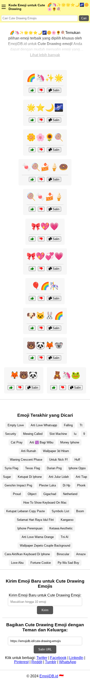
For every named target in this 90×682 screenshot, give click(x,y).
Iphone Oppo (77, 468)
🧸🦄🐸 (66, 375)
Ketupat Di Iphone (30, 477)
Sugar (7, 477)
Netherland (70, 494)
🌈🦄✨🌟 (45, 78)
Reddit (36, 662)
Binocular (63, 554)
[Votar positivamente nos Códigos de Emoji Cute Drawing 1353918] (32, 209)
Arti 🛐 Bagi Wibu (41, 442)
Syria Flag (11, 468)
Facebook (58, 658)
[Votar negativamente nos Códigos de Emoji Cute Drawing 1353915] (41, 298)
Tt (81, 425)
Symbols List (60, 511)
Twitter (41, 658)
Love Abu (17, 562)
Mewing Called (32, 434)
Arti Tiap (81, 477)
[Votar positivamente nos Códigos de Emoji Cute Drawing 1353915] (32, 298)
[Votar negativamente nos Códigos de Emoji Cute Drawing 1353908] (41, 328)
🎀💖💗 (45, 226)
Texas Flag (32, 468)
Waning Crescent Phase (26, 459)
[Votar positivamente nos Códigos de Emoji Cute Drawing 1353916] (32, 90)
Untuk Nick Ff (58, 459)
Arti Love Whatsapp (44, 425)
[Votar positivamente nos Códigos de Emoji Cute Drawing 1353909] (32, 149)
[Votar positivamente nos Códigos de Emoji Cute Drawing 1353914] (53, 387)
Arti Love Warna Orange (38, 537)
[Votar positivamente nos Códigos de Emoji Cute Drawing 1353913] (32, 120)
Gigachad (49, 494)
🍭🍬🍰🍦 (45, 197)
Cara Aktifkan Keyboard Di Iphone (27, 554)
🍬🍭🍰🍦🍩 (45, 167)
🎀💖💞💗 (45, 256)
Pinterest (21, 662)
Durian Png (54, 468)
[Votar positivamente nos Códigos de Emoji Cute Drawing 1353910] (32, 179)
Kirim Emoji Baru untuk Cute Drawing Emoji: (45, 595)
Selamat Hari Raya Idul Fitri (35, 519)
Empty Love (16, 425)
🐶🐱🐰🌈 (45, 315)
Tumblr (50, 662)
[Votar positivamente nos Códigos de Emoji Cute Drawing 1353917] (11, 387)
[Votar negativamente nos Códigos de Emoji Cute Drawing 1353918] (41, 209)
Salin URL (45, 649)
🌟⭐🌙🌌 (45, 107)
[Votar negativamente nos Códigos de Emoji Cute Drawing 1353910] (41, 179)
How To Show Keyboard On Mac (45, 502)
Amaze (81, 554)
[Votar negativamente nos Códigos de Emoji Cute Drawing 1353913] (41, 120)
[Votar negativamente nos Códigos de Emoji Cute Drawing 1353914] (62, 387)
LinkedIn (76, 658)
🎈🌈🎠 (45, 286)
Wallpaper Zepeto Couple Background (45, 545)
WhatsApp (67, 662)
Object (32, 494)
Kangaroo (67, 519)
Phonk (81, 485)
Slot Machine (58, 434)
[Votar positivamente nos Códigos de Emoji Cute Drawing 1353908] (32, 328)
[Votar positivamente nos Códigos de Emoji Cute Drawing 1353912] (32, 268)
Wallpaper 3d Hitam (56, 451)
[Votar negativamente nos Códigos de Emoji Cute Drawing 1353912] (41, 268)
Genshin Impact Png (18, 485)
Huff (77, 459)
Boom (80, 511)
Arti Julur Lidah (59, 477)
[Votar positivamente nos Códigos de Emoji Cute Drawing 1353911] (32, 357)
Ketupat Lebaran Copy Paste (25, 511)
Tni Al (64, 537)
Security (10, 434)
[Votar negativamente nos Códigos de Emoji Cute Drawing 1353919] (41, 238)
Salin (55, 90)
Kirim (45, 610)
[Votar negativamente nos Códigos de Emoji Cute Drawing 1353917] (20, 387)
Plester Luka (47, 485)
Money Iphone (69, 442)
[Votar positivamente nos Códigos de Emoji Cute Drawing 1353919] (32, 238)
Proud (17, 494)
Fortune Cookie (40, 562)
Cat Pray (17, 442)
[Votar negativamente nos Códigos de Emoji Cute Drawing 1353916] (41, 90)
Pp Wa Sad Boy (68, 562)
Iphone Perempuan (29, 528)
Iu (75, 434)
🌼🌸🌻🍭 (45, 137)
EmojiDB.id (48, 676)
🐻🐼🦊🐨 (45, 345)
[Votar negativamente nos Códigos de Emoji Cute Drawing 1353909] (41, 149)
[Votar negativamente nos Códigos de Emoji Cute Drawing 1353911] (41, 357)
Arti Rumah (28, 451)
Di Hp (66, 485)
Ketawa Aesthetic (61, 528)
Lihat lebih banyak (45, 55)
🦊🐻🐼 (24, 375)
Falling (68, 425)
